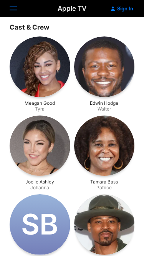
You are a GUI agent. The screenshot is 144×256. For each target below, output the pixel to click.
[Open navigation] (18, 8)
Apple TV (72, 8)
